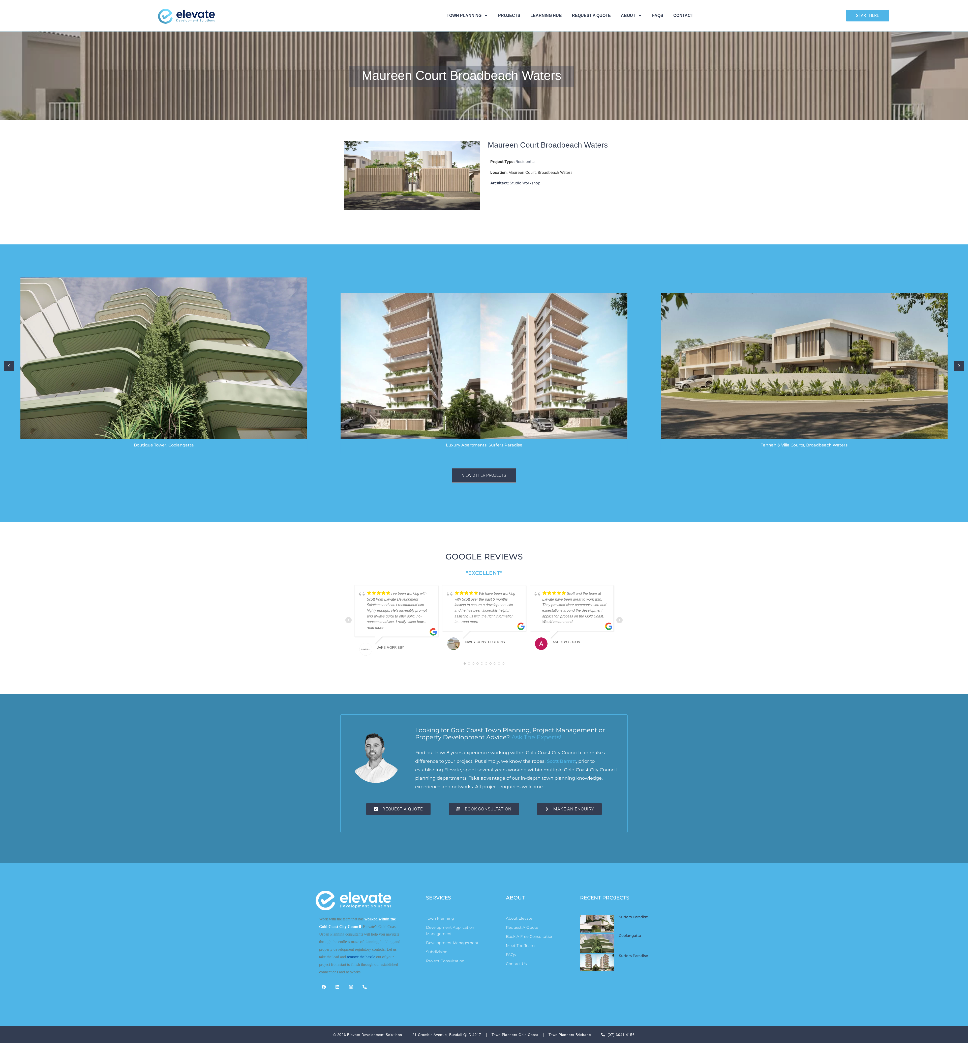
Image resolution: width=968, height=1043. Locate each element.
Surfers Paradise (633, 917)
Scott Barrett (561, 761)
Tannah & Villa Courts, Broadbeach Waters (804, 445)
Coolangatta (630, 935)
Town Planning (464, 15)
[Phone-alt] (366, 989)
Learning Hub (546, 15)
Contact (683, 15)
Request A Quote (591, 15)
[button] (959, 366)
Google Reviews (484, 556)
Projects (509, 15)
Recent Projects (604, 898)
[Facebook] (326, 989)
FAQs (657, 15)
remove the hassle (361, 957)
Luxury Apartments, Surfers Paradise (484, 445)
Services (438, 898)
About (628, 15)
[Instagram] (353, 989)
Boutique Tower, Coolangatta (164, 445)
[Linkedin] (339, 989)
